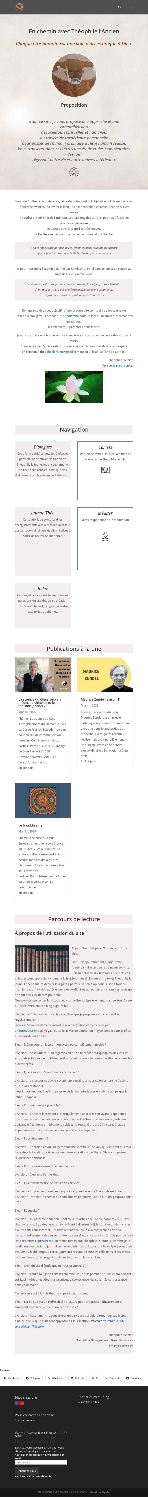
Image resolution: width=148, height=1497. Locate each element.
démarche (72, 316)
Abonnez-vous (27, 1470)
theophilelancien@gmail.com (59, 352)
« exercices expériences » (36, 1241)
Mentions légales (100, 1492)
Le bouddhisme (30, 825)
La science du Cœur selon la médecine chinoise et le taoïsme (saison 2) (39, 702)
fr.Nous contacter (25, 1420)
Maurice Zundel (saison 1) (100, 699)
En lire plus (25, 768)
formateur (26, 1031)
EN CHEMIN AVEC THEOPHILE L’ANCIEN (62, 1492)
